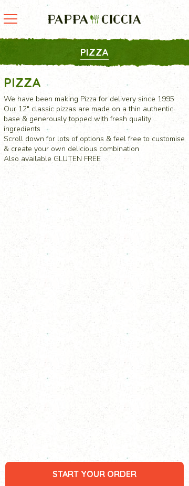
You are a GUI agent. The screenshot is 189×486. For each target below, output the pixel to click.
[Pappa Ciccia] (94, 19)
